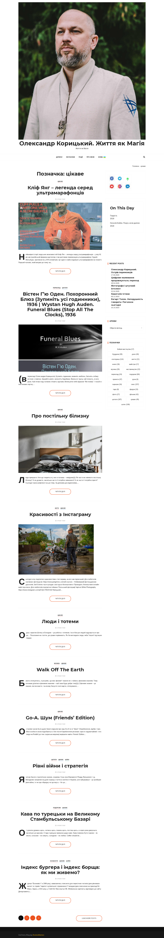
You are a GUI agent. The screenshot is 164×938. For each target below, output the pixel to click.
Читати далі (60, 271)
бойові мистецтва (125, 349)
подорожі (134, 374)
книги (116, 364)
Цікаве (60, 181)
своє (135, 384)
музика (115, 369)
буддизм (117, 354)
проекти (117, 379)
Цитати (64, 288)
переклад (116, 374)
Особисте (54, 861)
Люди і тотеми (60, 621)
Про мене (90, 157)
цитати (117, 399)
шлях (125, 404)
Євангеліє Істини (120, 294)
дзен (135, 354)
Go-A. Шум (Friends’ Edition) (60, 718)
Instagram (70, 157)
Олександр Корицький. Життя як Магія (82, 143)
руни (135, 379)
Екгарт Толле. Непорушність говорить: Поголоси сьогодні (127, 302)
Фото (57, 508)
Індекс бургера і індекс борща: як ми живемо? (60, 869)
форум (134, 389)
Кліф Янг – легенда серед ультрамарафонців (60, 190)
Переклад (56, 288)
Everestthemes (38, 935)
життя (135, 359)
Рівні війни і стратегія (60, 766)
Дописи (59, 157)
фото (116, 394)
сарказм (117, 384)
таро (116, 389)
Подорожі (57, 808)
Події (81, 157)
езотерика (118, 359)
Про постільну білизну (60, 416)
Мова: (101, 157)
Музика (57, 663)
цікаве (135, 399)
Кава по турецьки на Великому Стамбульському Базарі (60, 816)
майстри (134, 364)
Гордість (113, 216)
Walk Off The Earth (60, 670)
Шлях (67, 759)
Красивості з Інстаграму (60, 514)
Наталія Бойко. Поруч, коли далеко (125, 223)
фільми (134, 394)
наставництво (133, 369)
